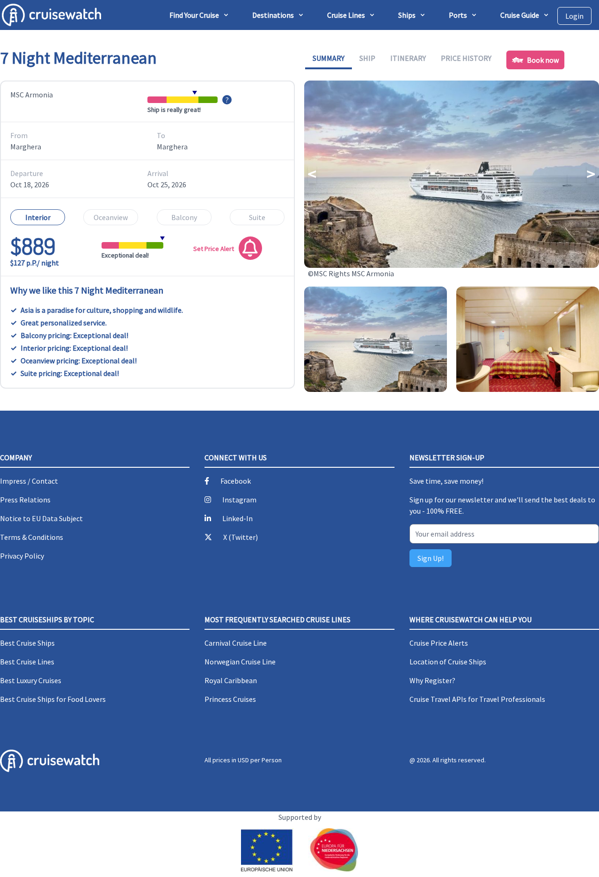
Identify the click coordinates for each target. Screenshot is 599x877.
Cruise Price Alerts (438, 643)
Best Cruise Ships (27, 643)
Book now (543, 60)
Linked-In (237, 518)
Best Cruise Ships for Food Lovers (53, 699)
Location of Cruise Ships (447, 661)
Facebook (235, 481)
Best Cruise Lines (27, 661)
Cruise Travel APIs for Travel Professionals (477, 699)
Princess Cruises (230, 699)
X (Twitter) (240, 537)
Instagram (239, 499)
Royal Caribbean (231, 680)
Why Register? (432, 680)
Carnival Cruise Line (236, 643)
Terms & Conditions (31, 537)
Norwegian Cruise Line (240, 661)
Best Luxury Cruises (30, 680)
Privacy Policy (22, 555)
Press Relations (25, 499)
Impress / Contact (29, 481)
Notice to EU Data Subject (41, 518)
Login (574, 16)
